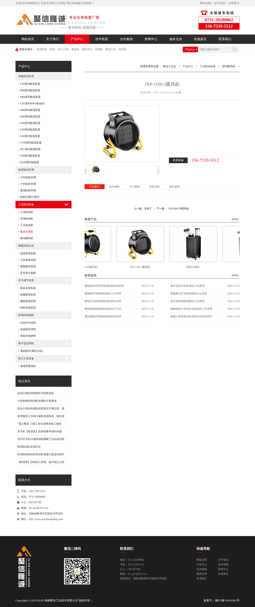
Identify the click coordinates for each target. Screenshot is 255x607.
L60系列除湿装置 (30, 129)
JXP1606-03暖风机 (178, 208)
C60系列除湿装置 (30, 136)
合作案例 (126, 39)
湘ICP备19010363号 (227, 600)
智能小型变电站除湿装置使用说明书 (191, 316)
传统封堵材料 (28, 335)
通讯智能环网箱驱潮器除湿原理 (103, 316)
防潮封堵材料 (26, 315)
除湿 (52, 49)
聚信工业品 (169, 66)
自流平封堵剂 (28, 322)
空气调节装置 (26, 280)
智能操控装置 (28, 266)
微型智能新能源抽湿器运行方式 (103, 308)
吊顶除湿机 (26, 218)
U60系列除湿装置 (30, 123)
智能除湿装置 (26, 76)
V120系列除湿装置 (31, 142)
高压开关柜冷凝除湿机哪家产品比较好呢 (40, 439)
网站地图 (205, 3)
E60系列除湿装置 (30, 84)
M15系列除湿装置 (30, 149)
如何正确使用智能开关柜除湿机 (35, 393)
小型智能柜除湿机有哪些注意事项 (37, 400)
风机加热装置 (28, 307)
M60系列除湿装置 (30, 97)
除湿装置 (42, 49)
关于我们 (52, 39)
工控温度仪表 (28, 260)
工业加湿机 (26, 225)
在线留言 (234, 3)
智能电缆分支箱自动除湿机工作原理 (191, 308)
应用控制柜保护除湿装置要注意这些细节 (40, 454)
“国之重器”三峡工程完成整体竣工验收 (39, 423)
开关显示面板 (28, 273)
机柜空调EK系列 (29, 197)
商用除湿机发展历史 (29, 446)
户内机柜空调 (28, 184)
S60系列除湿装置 (30, 155)
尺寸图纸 (134, 186)
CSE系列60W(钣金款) (32, 103)
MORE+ (236, 219)
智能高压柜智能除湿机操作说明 (103, 301)
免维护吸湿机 (28, 366)
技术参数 (114, 186)
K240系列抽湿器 (29, 162)
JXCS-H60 (63, 49)
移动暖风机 (26, 238)
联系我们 (225, 39)
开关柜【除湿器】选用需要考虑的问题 (39, 431)
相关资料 (174, 186)
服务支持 (175, 39)
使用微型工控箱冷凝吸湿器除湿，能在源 (40, 416)
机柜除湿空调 (26, 169)
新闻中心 (151, 39)
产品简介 (94, 186)
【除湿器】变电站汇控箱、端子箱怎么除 (40, 462)
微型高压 (87, 49)
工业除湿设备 (26, 204)
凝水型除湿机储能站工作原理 (187, 301)
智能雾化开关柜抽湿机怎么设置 (188, 293)
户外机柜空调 (28, 177)
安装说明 (154, 186)
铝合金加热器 (28, 288)
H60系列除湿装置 (30, 116)
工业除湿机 (26, 212)
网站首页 (27, 39)
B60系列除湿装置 (30, 90)
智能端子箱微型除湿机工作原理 (103, 293)
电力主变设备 (26, 358)
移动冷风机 (26, 231)
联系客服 (178, 160)
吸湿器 (75, 49)
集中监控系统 (26, 343)
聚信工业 (110, 49)
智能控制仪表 (26, 245)
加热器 (122, 49)
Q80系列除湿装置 (30, 110)
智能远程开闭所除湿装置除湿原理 (104, 285)
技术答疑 (219, 3)
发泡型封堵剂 (28, 329)
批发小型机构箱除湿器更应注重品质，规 (40, 408)
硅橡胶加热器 (28, 294)
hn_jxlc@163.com (38, 508)
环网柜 (99, 49)
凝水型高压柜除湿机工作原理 (187, 285)
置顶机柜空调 (28, 190)
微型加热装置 (28, 301)
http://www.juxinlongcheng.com (46, 519)
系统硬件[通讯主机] (31, 351)
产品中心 (77, 39)
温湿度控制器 (28, 253)
